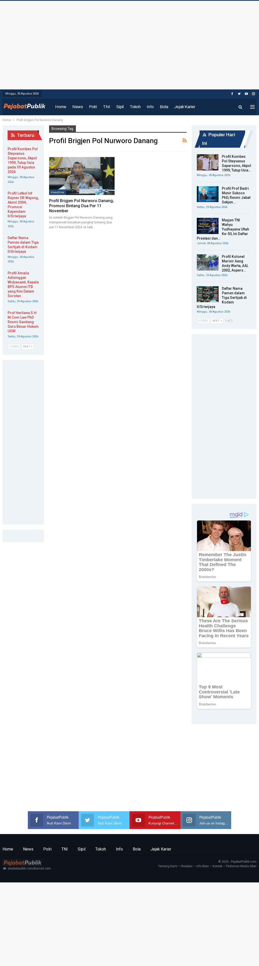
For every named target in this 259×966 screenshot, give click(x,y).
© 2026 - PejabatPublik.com (237, 861)
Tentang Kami (167, 866)
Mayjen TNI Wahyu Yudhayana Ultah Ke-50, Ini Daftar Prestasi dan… (223, 229)
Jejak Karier (184, 107)
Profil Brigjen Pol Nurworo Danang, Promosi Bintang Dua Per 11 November (81, 205)
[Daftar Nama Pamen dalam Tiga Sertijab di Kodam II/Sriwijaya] (208, 294)
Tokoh (135, 107)
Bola (164, 107)
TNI (106, 107)
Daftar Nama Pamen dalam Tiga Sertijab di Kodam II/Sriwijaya (222, 297)
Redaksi (186, 866)
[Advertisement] (129, 43)
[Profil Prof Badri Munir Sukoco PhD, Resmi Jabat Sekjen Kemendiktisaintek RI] (208, 194)
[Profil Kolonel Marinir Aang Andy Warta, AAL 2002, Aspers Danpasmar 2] (208, 262)
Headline (57, 192)
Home (60, 107)
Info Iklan (202, 866)
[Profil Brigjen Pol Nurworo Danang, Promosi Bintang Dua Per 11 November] (82, 176)
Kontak (217, 866)
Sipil (120, 107)
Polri (93, 107)
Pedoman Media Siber (241, 866)
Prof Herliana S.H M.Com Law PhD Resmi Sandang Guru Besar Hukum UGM (23, 322)
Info (150, 107)
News (77, 107)
